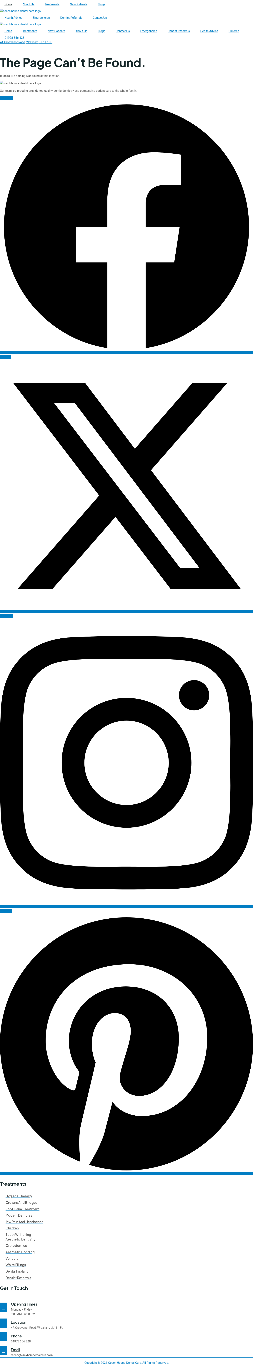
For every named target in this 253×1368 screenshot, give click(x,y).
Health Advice (13, 17)
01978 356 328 (21, 1341)
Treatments (52, 4)
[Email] (3, 1350)
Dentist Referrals (71, 17)
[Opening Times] (3, 1307)
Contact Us (100, 17)
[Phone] (3, 1336)
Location (18, 1322)
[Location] (3, 1323)
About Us (28, 4)
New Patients (78, 4)
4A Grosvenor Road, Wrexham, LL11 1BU (37, 1327)
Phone (16, 1336)
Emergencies (41, 17)
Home (8, 4)
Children (234, 31)
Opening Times (24, 1304)
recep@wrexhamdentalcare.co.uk (32, 1355)
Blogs (101, 4)
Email (15, 1349)
